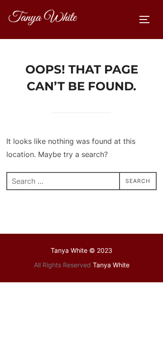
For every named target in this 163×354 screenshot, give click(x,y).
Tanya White (111, 265)
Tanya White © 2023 (81, 250)
